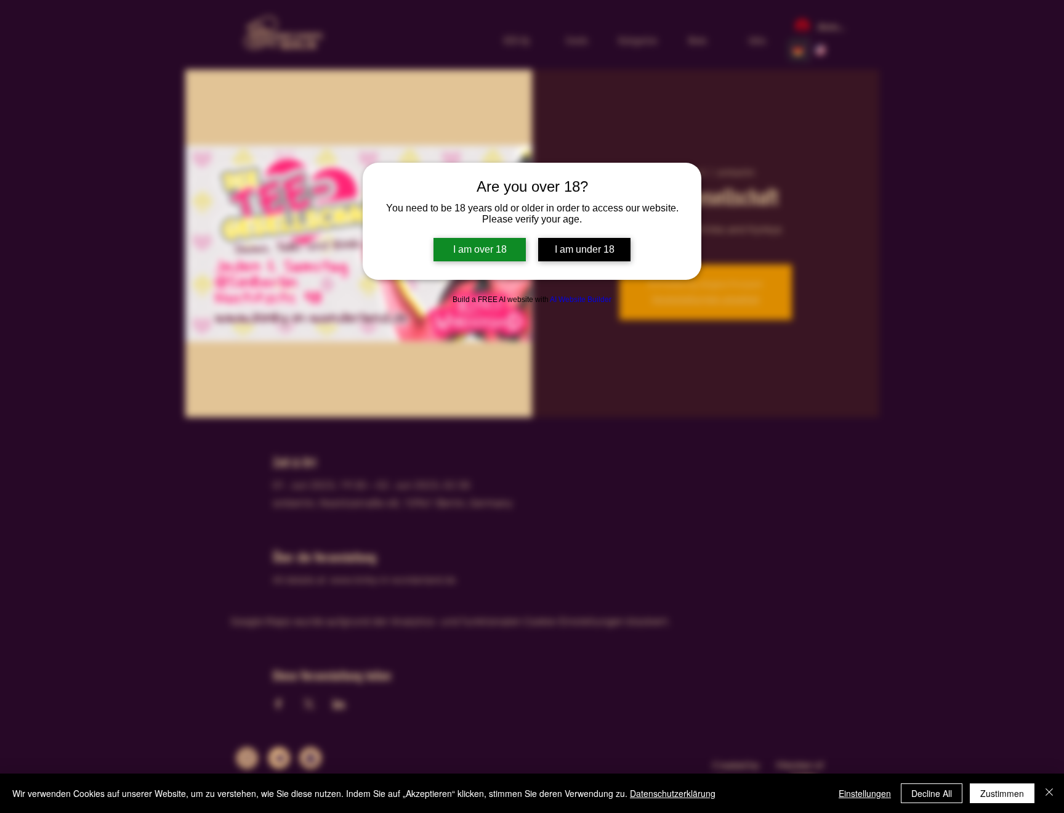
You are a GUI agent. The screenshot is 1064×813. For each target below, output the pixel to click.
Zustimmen (1002, 793)
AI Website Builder (580, 299)
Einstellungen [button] (865, 793)
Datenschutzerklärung (672, 793)
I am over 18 (480, 249)
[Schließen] (1049, 793)
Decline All (931, 793)
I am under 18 (585, 249)
